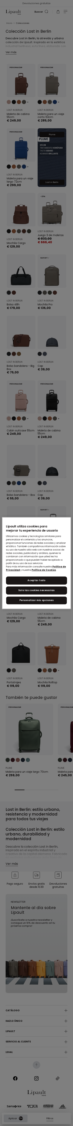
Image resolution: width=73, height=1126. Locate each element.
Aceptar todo (36, 580)
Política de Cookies (44, 570)
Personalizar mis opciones (36, 600)
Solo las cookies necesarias (36, 590)
